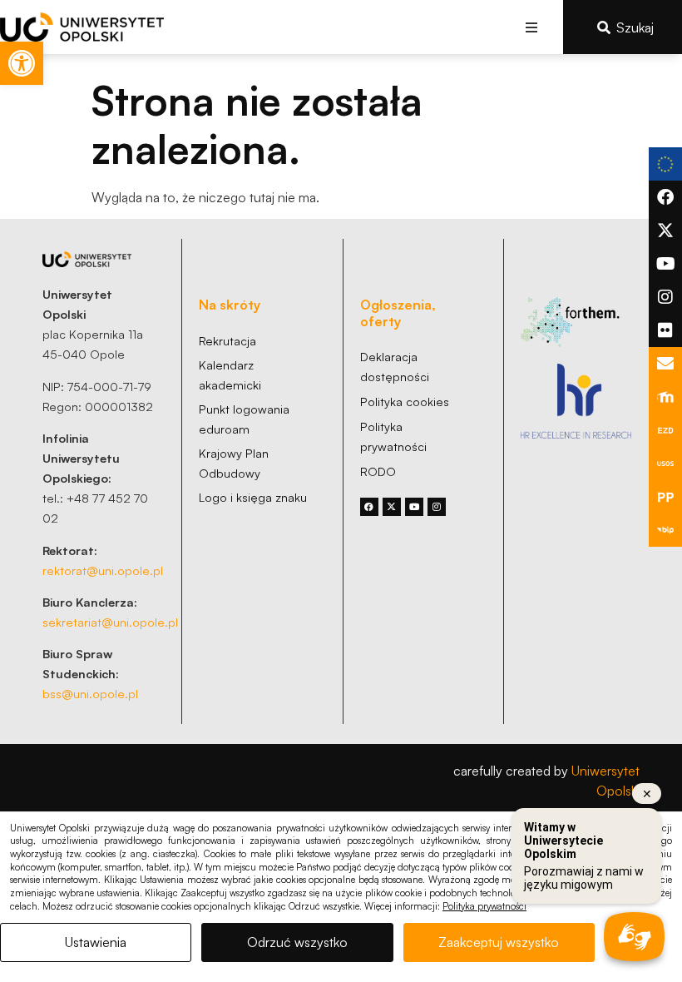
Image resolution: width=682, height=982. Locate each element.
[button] (531, 27)
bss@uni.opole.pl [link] (90, 693)
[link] (21, 63)
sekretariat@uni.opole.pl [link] (110, 621)
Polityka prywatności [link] (484, 906)
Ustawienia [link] (95, 942)
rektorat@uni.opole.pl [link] (102, 570)
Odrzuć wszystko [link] (297, 942)
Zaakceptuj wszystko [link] (498, 942)
